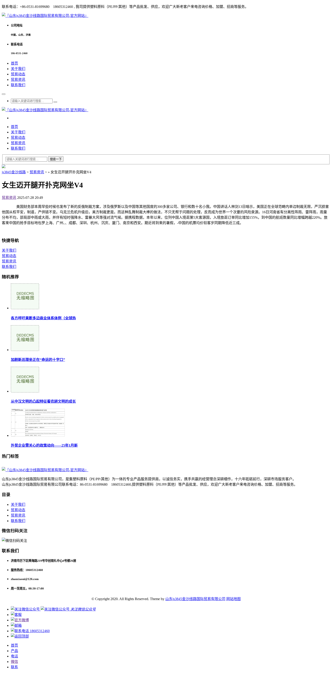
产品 (14, 651)
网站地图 (233, 599)
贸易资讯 (18, 79)
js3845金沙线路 (14, 172)
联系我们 (18, 85)
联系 (14, 667)
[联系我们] (16, 615)
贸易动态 (18, 74)
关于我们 (18, 69)
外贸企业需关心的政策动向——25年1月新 (44, 445)
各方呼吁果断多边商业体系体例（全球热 (43, 318)
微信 (14, 662)
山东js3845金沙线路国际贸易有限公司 (195, 599)
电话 (14, 656)
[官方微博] (20, 620)
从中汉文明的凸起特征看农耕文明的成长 (43, 401)
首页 (14, 63)
